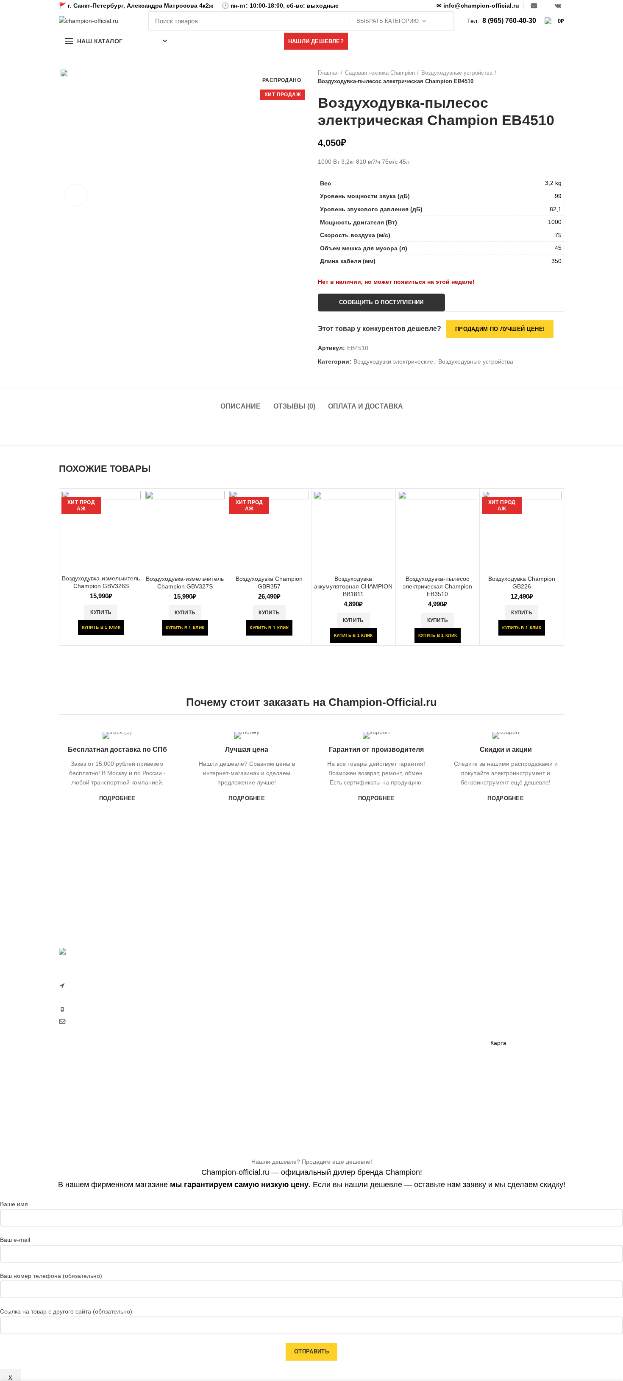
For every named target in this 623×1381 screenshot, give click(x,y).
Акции (498, 1013)
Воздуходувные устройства (456, 73)
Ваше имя (14, 1204)
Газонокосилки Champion (353, 993)
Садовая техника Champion (380, 73)
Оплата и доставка (365, 406)
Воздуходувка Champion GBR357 (269, 582)
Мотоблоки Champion (347, 978)
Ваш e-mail (15, 1239)
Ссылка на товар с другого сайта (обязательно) (66, 1311)
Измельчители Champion (352, 1111)
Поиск (443, 21)
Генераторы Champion (435, 978)
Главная (328, 73)
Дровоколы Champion (348, 1052)
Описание (240, 406)
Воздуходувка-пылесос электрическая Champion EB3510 (437, 586)
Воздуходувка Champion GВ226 (521, 582)
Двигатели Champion (433, 1008)
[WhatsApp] (546, 5)
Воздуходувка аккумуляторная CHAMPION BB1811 (353, 586)
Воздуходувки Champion (351, 1096)
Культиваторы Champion (351, 1008)
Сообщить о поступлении (381, 302)
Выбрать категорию (387, 21)
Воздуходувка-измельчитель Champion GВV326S (101, 582)
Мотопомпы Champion (435, 993)
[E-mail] (534, 5)
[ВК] (558, 5)
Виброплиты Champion (436, 1037)
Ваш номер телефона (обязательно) (51, 1275)
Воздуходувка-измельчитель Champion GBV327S (185, 582)
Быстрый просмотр (134, 504)
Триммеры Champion (347, 1023)
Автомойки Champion (347, 1081)
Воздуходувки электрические (393, 361)
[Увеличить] (75, 195)
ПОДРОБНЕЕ (117, 798)
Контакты (503, 1028)
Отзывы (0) (294, 406)
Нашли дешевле (513, 998)
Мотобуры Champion (433, 1052)
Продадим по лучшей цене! (500, 329)
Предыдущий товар (543, 77)
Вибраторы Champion (434, 1023)
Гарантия (503, 984)
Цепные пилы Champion (351, 1037)
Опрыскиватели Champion (354, 1067)
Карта (498, 1042)
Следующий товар (560, 77)
